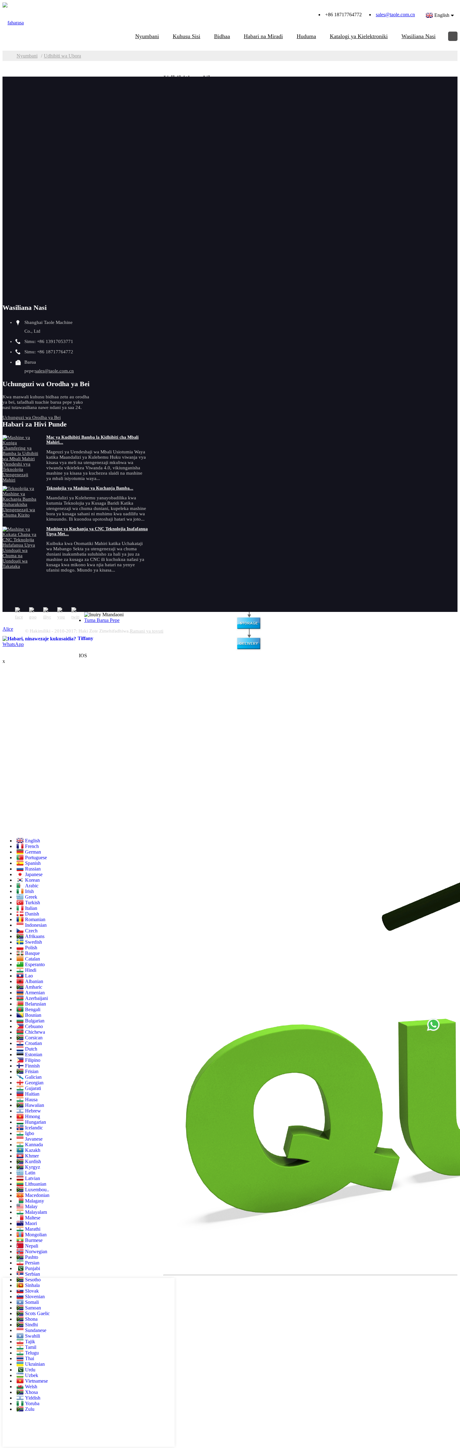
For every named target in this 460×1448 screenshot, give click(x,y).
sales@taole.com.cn (395, 14)
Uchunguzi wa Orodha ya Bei (32, 417)
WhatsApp (13, 644)
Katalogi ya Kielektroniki (359, 36)
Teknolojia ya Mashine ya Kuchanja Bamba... (89, 488)
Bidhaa (222, 36)
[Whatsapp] (433, 1025)
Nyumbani (147, 36)
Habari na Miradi (263, 36)
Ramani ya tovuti (146, 630)
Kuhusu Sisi (186, 36)
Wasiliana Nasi (418, 36)
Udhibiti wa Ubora (62, 55)
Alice (8, 629)
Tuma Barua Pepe (102, 620)
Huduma (306, 36)
